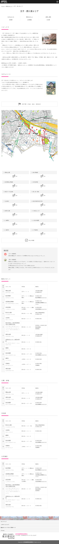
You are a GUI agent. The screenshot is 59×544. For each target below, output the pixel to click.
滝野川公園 (8, 334)
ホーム (2, 6)
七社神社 (8, 317)
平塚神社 (8, 363)
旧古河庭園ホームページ (40, 354)
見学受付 (37, 328)
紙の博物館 (8, 295)
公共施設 (29, 19)
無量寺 (7, 347)
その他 (48, 19)
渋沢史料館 (8, 307)
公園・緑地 (48, 17)
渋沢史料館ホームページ (40, 309)
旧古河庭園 (8, 353)
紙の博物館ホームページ (40, 297)
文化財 (10, 19)
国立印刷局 (37, 327)
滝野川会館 (8, 368)
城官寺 (7, 358)
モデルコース (11, 17)
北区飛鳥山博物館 (10, 301)
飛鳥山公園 (8, 290)
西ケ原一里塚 (9, 312)
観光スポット (9, 6)
